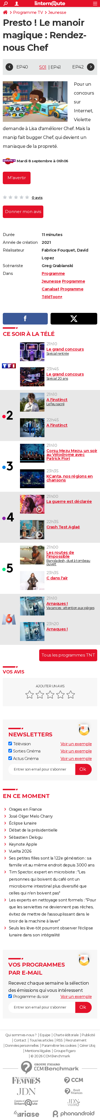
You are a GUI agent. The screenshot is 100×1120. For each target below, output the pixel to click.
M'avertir (17, 177)
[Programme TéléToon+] (9, 161)
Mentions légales (38, 1051)
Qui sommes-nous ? (21, 1035)
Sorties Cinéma (26, 751)
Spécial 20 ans (65, 376)
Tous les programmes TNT (68, 655)
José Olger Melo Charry (31, 816)
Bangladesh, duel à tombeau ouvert (68, 558)
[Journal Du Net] (26, 1091)
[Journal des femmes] (26, 1080)
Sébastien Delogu (25, 837)
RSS (59, 1040)
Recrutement (76, 1040)
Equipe (45, 1035)
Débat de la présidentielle (33, 830)
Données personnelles (22, 1046)
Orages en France (25, 809)
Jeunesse (57, 12)
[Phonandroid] (73, 1113)
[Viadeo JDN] (73, 1102)
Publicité (88, 1035)
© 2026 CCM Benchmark (50, 1056)
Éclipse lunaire (23, 823)
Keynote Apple (23, 844)
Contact (20, 1040)
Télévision (21, 743)
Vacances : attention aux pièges (70, 606)
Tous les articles (41, 1040)
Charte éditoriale (66, 1035)
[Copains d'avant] (26, 1102)
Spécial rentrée (65, 351)
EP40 (22, 67)
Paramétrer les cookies (59, 1046)
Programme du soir (30, 996)
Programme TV (28, 12)
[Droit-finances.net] (73, 1091)
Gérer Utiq (87, 1046)
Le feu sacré (57, 402)
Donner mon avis (23, 211)
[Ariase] (26, 1114)
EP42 (78, 67)
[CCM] (73, 1080)
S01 (42, 67)
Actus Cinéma (25, 758)
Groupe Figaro (65, 1051)
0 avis (37, 197)
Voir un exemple (76, 743)
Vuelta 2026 (20, 851)
